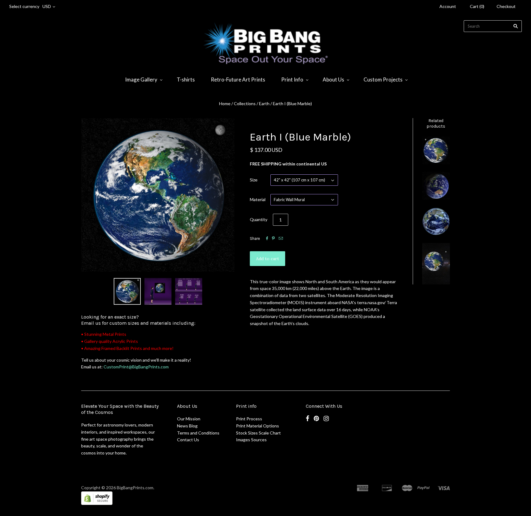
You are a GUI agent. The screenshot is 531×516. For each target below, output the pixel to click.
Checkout (506, 6)
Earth (264, 103)
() (477, 6)
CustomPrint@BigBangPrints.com (136, 366)
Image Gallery (141, 79)
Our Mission (188, 418)
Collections (245, 103)
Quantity (258, 219)
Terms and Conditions (198, 432)
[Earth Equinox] (436, 221)
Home (224, 103)
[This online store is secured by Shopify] (96, 503)
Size (254, 179)
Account (447, 6)
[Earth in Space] (436, 263)
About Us (333, 79)
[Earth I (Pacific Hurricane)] (436, 150)
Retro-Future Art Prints (238, 79)
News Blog (187, 425)
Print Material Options (257, 425)
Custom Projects (383, 79)
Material (258, 199)
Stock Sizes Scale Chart (258, 432)
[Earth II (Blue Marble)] (436, 186)
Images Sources (251, 439)
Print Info (292, 79)
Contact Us (188, 439)
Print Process (249, 418)
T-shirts (186, 79)
